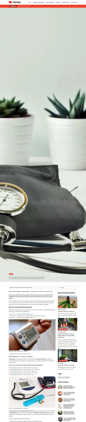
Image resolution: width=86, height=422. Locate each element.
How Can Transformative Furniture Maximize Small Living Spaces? (69, 419)
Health (29, 2)
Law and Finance (65, 2)
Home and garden (50, 2)
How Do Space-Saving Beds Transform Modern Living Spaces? (69, 400)
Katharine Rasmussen (15, 291)
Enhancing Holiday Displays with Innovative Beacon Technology (69, 387)
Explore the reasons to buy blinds (66, 365)
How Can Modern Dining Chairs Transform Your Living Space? (69, 393)
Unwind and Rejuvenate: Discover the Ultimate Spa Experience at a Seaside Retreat (69, 406)
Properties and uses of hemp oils (66, 311)
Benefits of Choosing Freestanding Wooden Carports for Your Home (69, 413)
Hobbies (58, 2)
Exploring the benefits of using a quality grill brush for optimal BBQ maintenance (66, 335)
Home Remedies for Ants (24, 6)
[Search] (59, 287)
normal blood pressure (64, 377)
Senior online (74, 2)
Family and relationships (38, 2)
